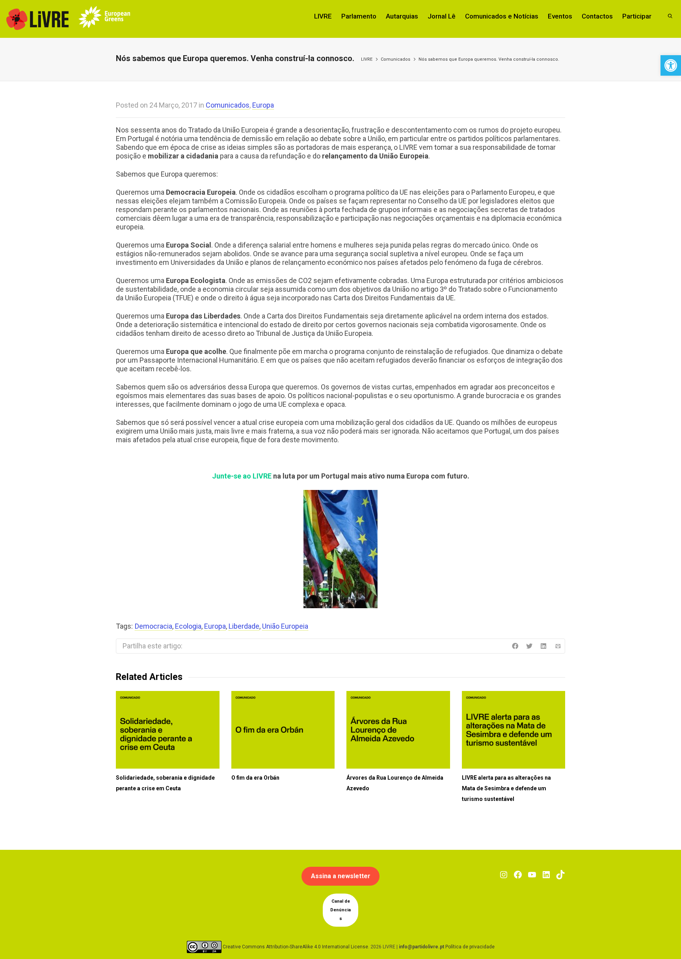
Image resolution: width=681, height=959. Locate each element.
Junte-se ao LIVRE (242, 476)
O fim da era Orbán (255, 778)
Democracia (153, 626)
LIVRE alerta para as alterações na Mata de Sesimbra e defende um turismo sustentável (506, 788)
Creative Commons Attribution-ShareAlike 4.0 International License (295, 947)
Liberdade (244, 626)
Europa (263, 105)
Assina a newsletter (340, 876)
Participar (636, 16)
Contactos (597, 16)
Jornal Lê (442, 16)
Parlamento (358, 16)
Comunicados (395, 59)
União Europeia (285, 626)
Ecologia (188, 626)
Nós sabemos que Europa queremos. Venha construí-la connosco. (489, 59)
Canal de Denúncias (340, 910)
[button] (671, 65)
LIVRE (323, 16)
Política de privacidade (470, 947)
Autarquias (402, 16)
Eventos (560, 16)
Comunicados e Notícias (501, 16)
